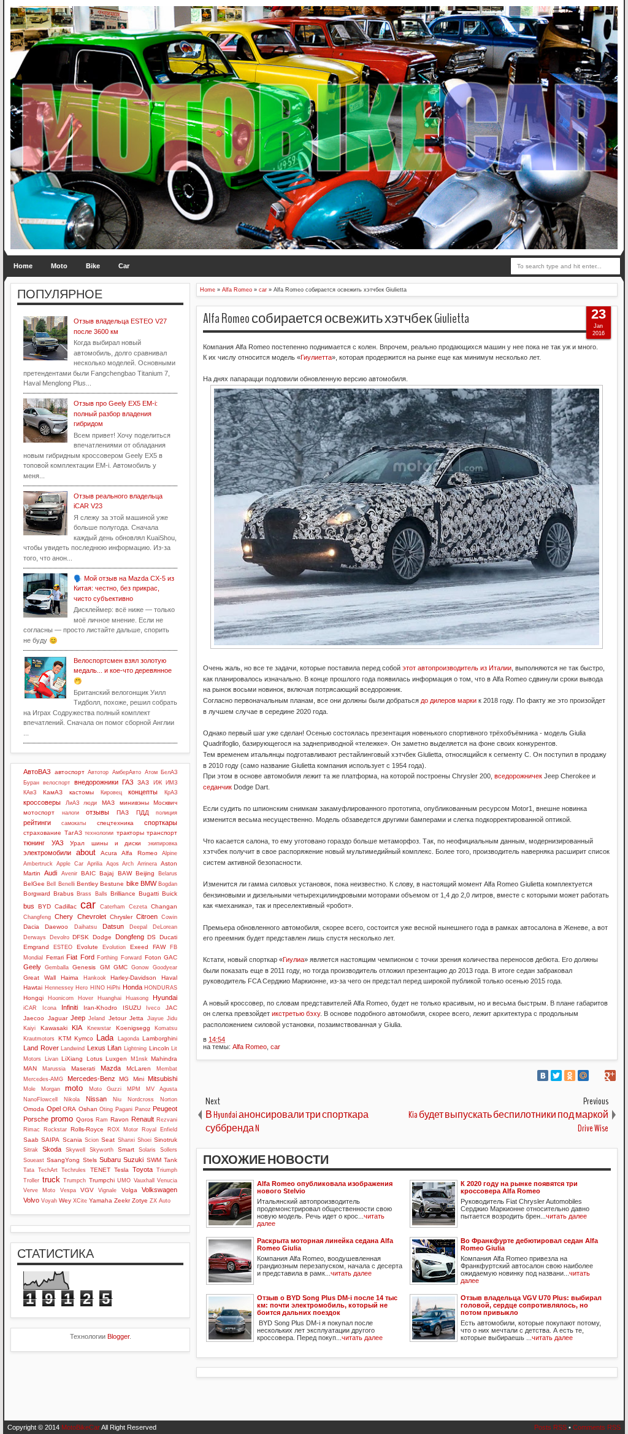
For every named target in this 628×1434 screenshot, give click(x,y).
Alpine (169, 853)
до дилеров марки (449, 700)
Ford (87, 957)
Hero (81, 988)
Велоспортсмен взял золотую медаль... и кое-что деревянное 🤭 (123, 670)
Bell (51, 884)
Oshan (88, 1109)
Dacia (31, 926)
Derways (34, 937)
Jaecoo (33, 1018)
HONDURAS (160, 988)
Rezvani (166, 1120)
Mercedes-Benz (91, 1078)
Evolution (114, 947)
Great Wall (39, 977)
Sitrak (30, 1150)
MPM (133, 1089)
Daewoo (56, 926)
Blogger (118, 1336)
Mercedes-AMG (43, 1079)
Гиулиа (293, 959)
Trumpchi (102, 1180)
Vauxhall (144, 1180)
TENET (100, 1169)
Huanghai (109, 998)
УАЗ (58, 843)
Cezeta (138, 907)
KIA (77, 1027)
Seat (108, 1139)
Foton (153, 957)
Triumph (166, 1170)
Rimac (31, 1129)
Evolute (87, 947)
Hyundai (165, 997)
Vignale (107, 1190)
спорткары (160, 822)
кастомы (81, 792)
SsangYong (63, 1160)
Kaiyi (29, 1028)
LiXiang (72, 1058)
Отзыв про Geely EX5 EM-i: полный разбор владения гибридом (116, 413)
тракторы (130, 832)
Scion (92, 1140)
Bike (93, 265)
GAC (170, 957)
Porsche (35, 1119)
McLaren (138, 1068)
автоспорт (70, 772)
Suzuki (133, 1159)
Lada (104, 1037)
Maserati (83, 1068)
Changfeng (37, 917)
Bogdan (167, 884)
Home (23, 265)
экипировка (162, 843)
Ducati (168, 937)
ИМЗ (171, 783)
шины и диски (116, 843)
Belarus (167, 873)
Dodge (102, 937)
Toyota (142, 1169)
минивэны (134, 802)
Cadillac (66, 906)
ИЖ (157, 783)
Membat (166, 1069)
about (86, 852)
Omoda (33, 1109)
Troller (31, 1180)
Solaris (147, 1150)
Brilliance (123, 893)
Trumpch (74, 1180)
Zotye (140, 1200)
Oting (106, 1109)
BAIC (88, 873)
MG (124, 1079)
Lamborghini (159, 1038)
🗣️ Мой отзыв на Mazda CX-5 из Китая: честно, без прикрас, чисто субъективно (124, 588)
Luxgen (116, 1058)
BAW (125, 873)
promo (62, 1118)
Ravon (119, 1119)
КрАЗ (170, 792)
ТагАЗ (73, 832)
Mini (138, 1079)
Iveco (153, 1008)
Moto (59, 265)
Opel (54, 1108)
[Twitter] (556, 1075)
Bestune (112, 883)
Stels (90, 1160)
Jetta (136, 1018)
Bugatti (149, 893)
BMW (148, 883)
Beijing (145, 873)
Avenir (69, 873)
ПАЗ (123, 812)
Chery (64, 916)
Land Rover (41, 1048)
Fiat (71, 957)
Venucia (167, 1180)
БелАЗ (169, 772)
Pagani (123, 1109)
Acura (109, 853)
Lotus (94, 1058)
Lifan (114, 1048)
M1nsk (139, 1059)
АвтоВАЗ (37, 771)
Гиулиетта (316, 357)
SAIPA (50, 1139)
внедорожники (96, 782)
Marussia (54, 1069)
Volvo (31, 1200)
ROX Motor (122, 1129)
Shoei (144, 1140)
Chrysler (121, 916)
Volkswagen (159, 1189)
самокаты (73, 823)
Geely (32, 967)
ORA (69, 1109)
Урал (77, 843)
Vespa (68, 1190)
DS (151, 937)
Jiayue (155, 1018)
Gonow (140, 967)
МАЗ (108, 802)
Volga (129, 1190)
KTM (64, 1038)
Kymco (83, 1038)
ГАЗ (128, 782)
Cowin (169, 917)
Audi (50, 873)
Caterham (112, 907)
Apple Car (69, 864)
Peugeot (165, 1108)
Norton (168, 1099)
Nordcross (141, 1099)
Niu (117, 1099)
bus (28, 906)
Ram (102, 1120)
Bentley (87, 883)
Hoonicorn (61, 998)
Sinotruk (165, 1139)
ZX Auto (160, 1201)
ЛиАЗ (72, 803)
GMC (120, 967)
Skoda (51, 1149)
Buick (169, 893)
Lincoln (159, 1048)
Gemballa (57, 967)
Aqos (112, 864)
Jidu (172, 1018)
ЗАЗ (143, 782)
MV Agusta (162, 1089)
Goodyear (165, 967)
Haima (69, 977)
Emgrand (36, 947)
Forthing (107, 958)
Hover (85, 998)
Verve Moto (39, 1190)
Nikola (72, 1099)
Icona (49, 1008)
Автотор (98, 772)
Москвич (165, 802)
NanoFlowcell (40, 1099)
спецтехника (115, 823)
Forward (131, 958)
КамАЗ (53, 792)
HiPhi (113, 988)
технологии (99, 833)
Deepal (138, 927)
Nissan (96, 1099)
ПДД (142, 812)
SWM (154, 1160)
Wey (65, 1200)
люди (90, 803)
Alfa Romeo (249, 1046)
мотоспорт (39, 812)
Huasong (137, 998)
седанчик (217, 787)
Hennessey (59, 988)
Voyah (49, 1201)
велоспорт (56, 783)
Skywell (75, 1150)
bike (132, 883)
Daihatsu (85, 927)
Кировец (111, 792)
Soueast (33, 1160)
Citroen (147, 916)
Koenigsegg (133, 1028)
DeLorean (165, 927)
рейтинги (37, 822)
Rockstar (55, 1129)
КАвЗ (29, 792)
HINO (97, 988)
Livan (51, 1059)
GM (105, 967)
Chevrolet (91, 916)
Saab (31, 1139)
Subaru (110, 1159)
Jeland (96, 1018)
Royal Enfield (159, 1129)
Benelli (66, 884)
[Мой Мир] (583, 1075)
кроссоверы (42, 802)
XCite (80, 1201)
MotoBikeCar (80, 1427)
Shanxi (126, 1140)
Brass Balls (92, 894)
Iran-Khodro (100, 1007)
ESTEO (62, 947)
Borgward (36, 893)
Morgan (50, 1089)
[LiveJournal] (596, 1075)
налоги (70, 813)
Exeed (139, 947)
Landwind (73, 1048)
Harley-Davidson (133, 977)
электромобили (47, 852)
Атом (151, 772)
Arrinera (147, 864)
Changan (164, 906)
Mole (29, 1089)
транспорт (162, 832)
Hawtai (32, 987)
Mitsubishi (162, 1078)
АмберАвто (126, 772)
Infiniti (69, 1007)
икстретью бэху (296, 1013)
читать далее (566, 1216)
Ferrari (55, 957)
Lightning (135, 1048)
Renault (142, 1119)
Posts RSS (550, 1427)
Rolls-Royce (87, 1129)
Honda (132, 987)
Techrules (73, 1170)
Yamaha (100, 1200)
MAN (30, 1068)
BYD (44, 906)
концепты (143, 792)
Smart (126, 1149)
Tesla (121, 1169)
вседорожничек (518, 776)
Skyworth (101, 1150)
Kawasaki (53, 1028)
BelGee (34, 883)
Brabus (63, 893)
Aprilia (94, 864)
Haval (169, 977)
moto (74, 1088)
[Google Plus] (610, 1075)
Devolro (59, 937)
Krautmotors (39, 1039)
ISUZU (132, 1007)
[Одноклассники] (569, 1075)
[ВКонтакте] (542, 1075)
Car (123, 265)
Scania (72, 1139)
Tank (170, 1160)
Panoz (143, 1109)
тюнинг (34, 843)
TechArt (48, 1170)
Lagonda (128, 1039)
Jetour (117, 1018)
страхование (42, 832)
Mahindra (164, 1058)
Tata (28, 1170)
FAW (159, 947)
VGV (87, 1190)
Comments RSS (597, 1427)
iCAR (30, 1008)
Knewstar (99, 1028)
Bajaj (106, 873)
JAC (171, 1007)
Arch (128, 864)
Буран (31, 783)
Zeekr (122, 1200)
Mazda (111, 1068)
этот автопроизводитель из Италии (456, 668)
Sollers (168, 1150)
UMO (124, 1180)
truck (51, 1179)
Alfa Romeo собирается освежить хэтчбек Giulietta (336, 318)
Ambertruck (38, 864)
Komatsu (166, 1028)
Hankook (94, 978)
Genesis (84, 967)
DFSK (80, 937)
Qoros (84, 1119)
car (275, 1046)
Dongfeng (129, 936)
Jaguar (57, 1018)
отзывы (97, 812)
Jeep (78, 1017)
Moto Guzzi (105, 1089)
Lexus (96, 1048)
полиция (166, 813)
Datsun (113, 926)
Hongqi (33, 997)
